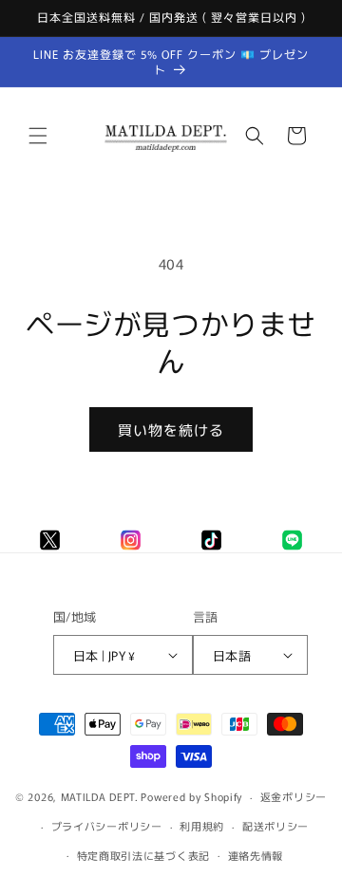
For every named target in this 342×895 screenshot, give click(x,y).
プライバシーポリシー (106, 825)
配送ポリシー (275, 825)
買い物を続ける (171, 429)
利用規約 (202, 825)
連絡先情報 (256, 855)
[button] (38, 136)
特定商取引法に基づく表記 (143, 855)
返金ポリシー (293, 796)
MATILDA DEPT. (100, 796)
